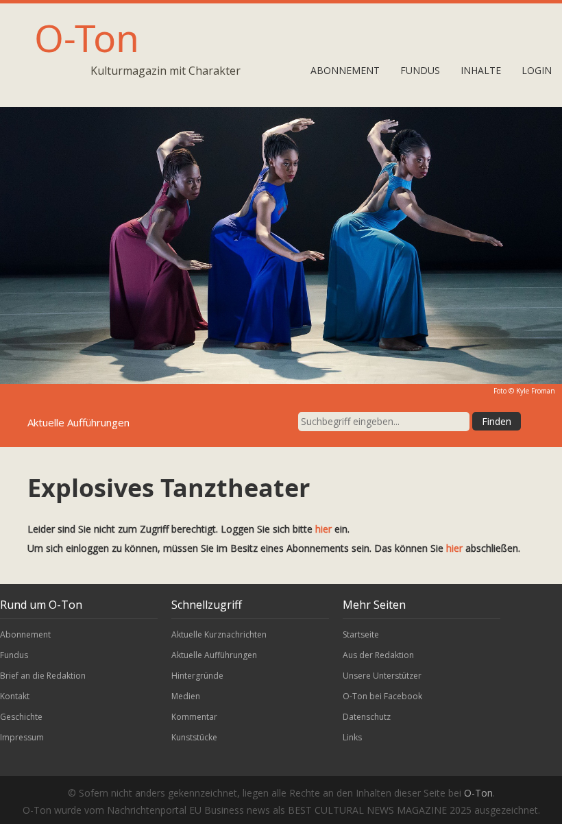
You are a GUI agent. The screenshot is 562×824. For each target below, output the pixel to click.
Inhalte (481, 70)
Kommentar (194, 717)
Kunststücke (194, 737)
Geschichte (21, 717)
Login (537, 70)
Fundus (420, 70)
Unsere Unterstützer (382, 675)
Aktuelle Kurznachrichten (219, 634)
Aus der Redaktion (378, 655)
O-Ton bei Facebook (382, 696)
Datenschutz (367, 717)
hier (323, 528)
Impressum (22, 737)
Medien (185, 696)
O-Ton (86, 37)
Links (352, 737)
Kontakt (14, 696)
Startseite (361, 634)
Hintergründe (197, 675)
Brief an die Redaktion (43, 675)
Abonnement (345, 70)
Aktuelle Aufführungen (214, 655)
